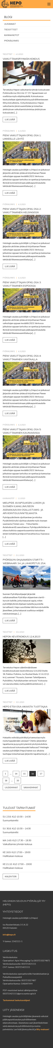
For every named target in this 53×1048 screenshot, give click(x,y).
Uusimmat (10, 24)
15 (24, 773)
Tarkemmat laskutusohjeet (16, 1000)
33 (17, 780)
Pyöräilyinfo (11, 40)
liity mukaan (42, 1029)
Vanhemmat (31, 787)
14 (16, 773)
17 (41, 773)
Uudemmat (11, 787)
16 (32, 773)
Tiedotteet (11, 29)
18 (6, 780)
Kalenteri (11, 876)
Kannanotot (11, 35)
